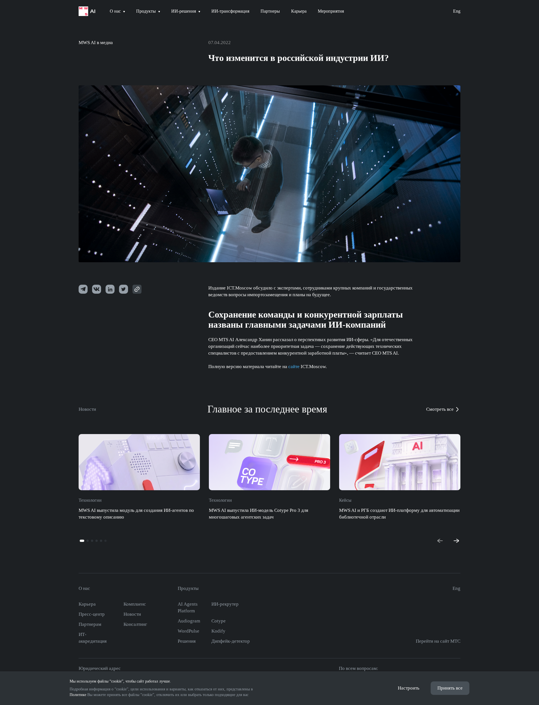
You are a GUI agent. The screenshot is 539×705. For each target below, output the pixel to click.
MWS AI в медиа (96, 42)
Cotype (218, 621)
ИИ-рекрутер (225, 604)
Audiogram (189, 621)
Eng (456, 11)
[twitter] (110, 289)
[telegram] (83, 289)
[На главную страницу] (87, 11)
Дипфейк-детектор (230, 641)
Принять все (450, 688)
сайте (294, 366)
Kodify (218, 631)
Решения (187, 641)
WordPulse (188, 631)
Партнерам (90, 624)
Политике (78, 695)
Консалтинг (135, 624)
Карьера (87, 604)
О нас (84, 588)
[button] (82, 541)
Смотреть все (440, 409)
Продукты (188, 588)
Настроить (408, 688)
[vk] (96, 289)
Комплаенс (135, 604)
